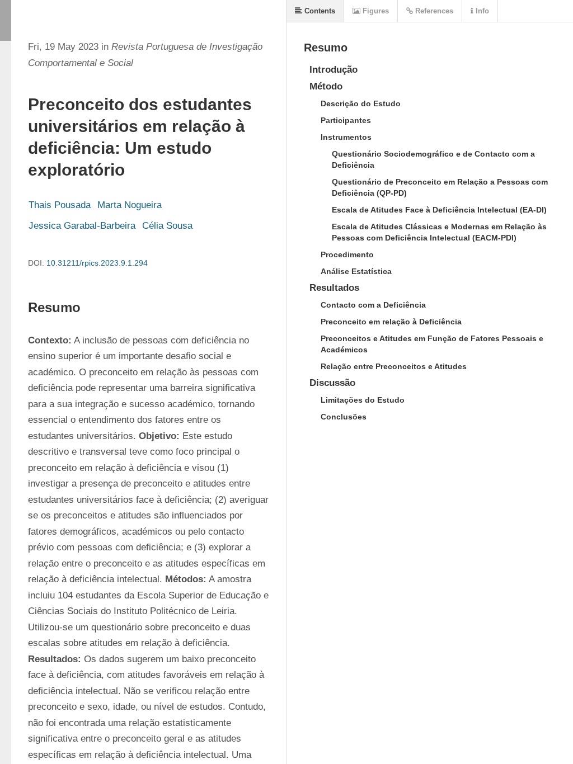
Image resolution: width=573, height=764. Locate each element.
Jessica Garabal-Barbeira (82, 225)
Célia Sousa (167, 225)
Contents (318, 11)
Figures (374, 11)
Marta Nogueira (129, 205)
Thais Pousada (60, 205)
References (433, 11)
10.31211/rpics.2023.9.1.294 (97, 262)
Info (481, 11)
